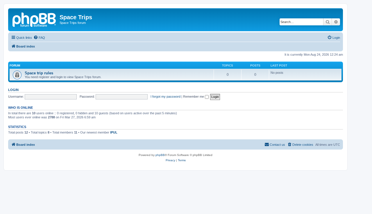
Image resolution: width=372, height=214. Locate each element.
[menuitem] (39, 37)
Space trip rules (39, 73)
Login (13, 90)
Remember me (194, 96)
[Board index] (35, 19)
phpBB (160, 155)
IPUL (113, 132)
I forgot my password (165, 96)
